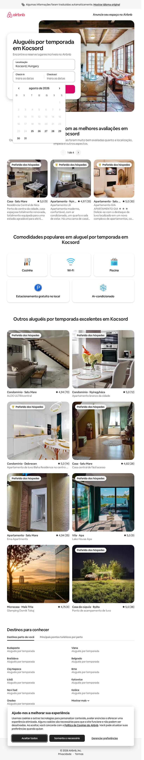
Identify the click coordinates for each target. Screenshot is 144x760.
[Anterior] (63, 152)
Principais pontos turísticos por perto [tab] (61, 637)
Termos (79, 754)
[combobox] (44, 66)
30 (18, 138)
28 (52, 131)
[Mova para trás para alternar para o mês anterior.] (19, 88)
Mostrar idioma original (106, 4)
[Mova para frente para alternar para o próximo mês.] (59, 88)
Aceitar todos (29, 738)
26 (39, 131)
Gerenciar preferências (104, 738)
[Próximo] (78, 152)
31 (25, 138)
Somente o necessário (67, 738)
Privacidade (64, 754)
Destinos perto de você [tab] (20, 637)
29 (59, 131)
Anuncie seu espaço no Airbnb (112, 14)
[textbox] (28, 78)
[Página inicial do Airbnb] (16, 14)
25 (32, 131)
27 (46, 131)
